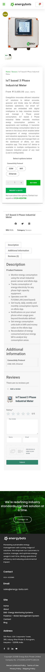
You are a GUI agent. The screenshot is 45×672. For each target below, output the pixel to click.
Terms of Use (33, 665)
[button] (15, 224)
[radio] (11, 168)
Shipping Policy (29, 668)
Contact (7, 619)
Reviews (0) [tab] (13, 256)
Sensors (14, 72)
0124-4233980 (8, 577)
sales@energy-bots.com (15, 589)
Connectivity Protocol (15, 163)
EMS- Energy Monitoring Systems (18, 612)
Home (8, 72)
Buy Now (33, 183)
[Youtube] (17, 649)
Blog (5, 622)
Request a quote (15, 190)
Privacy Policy (15, 668)
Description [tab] (13, 245)
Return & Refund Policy (16, 665)
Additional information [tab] (18, 250)
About (6, 609)
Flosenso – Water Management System (21, 616)
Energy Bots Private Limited (30, 657)
